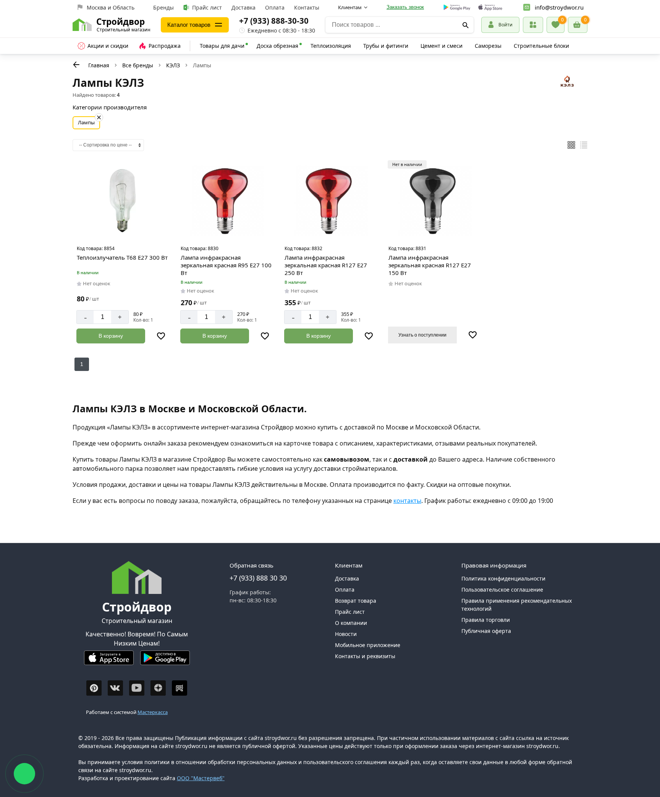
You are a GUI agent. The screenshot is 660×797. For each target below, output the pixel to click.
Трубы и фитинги (385, 45)
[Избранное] (556, 25)
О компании (351, 622)
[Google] (457, 8)
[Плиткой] (571, 145)
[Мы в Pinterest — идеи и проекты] (94, 688)
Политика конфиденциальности (503, 578)
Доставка (243, 7)
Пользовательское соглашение (502, 589)
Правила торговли (485, 619)
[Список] (583, 145)
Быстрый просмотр (123, 231)
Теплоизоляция (331, 45)
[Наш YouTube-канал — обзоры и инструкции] (136, 688)
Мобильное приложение (367, 645)
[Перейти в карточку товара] (122, 201)
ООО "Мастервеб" (201, 778)
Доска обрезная (277, 45)
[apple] (490, 7)
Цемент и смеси (442, 45)
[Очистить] (99, 117)
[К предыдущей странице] (76, 65)
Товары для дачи (222, 45)
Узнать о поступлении (422, 335)
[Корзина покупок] (577, 25)
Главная (98, 65)
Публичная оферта (486, 630)
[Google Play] (165, 661)
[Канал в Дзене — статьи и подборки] (158, 688)
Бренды (163, 7)
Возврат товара (355, 600)
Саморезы (488, 45)
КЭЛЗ (173, 65)
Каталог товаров (188, 24)
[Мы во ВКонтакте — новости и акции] (115, 688)
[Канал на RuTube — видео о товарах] (179, 688)
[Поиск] (465, 25)
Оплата (275, 7)
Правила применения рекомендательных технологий (516, 604)
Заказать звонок (405, 7)
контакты (407, 500)
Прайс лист (207, 7)
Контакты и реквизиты (365, 656)
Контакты (306, 7)
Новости (346, 634)
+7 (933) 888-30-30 (274, 20)
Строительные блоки (541, 45)
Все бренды (137, 65)
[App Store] (109, 661)
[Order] (533, 24)
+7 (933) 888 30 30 (258, 577)
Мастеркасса (153, 712)
